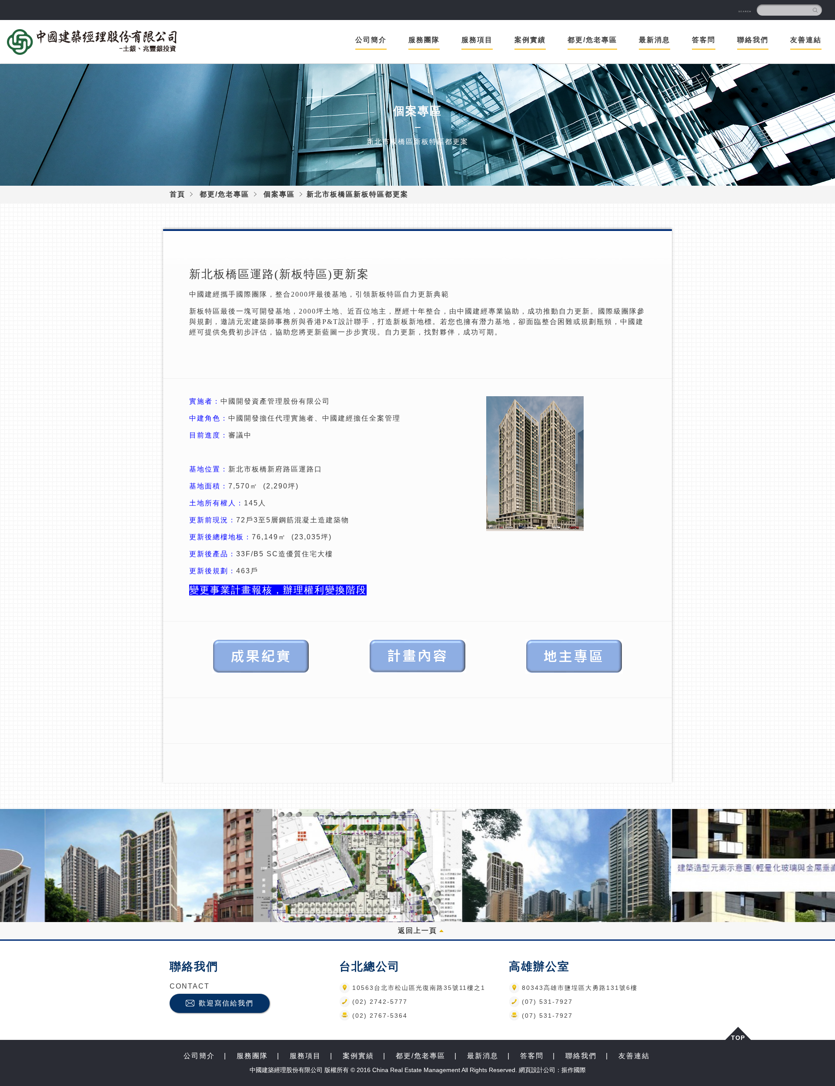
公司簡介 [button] (371, 39)
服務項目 (305, 1055)
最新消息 (654, 39)
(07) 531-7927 (547, 1001)
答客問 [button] (703, 39)
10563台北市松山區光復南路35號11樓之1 (418, 987)
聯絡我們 (752, 39)
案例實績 (358, 1055)
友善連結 (806, 39)
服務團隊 (252, 1055)
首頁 (177, 194)
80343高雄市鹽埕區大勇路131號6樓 (580, 987)
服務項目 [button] (477, 39)
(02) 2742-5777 (379, 1001)
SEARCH (745, 11)
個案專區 (279, 194)
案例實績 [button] (530, 39)
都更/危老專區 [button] (592, 39)
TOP (738, 1037)
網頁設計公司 (537, 1069)
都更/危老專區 (224, 194)
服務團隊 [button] (424, 39)
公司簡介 (199, 1055)
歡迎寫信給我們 (226, 1003)
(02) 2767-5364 (379, 1015)
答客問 (532, 1055)
